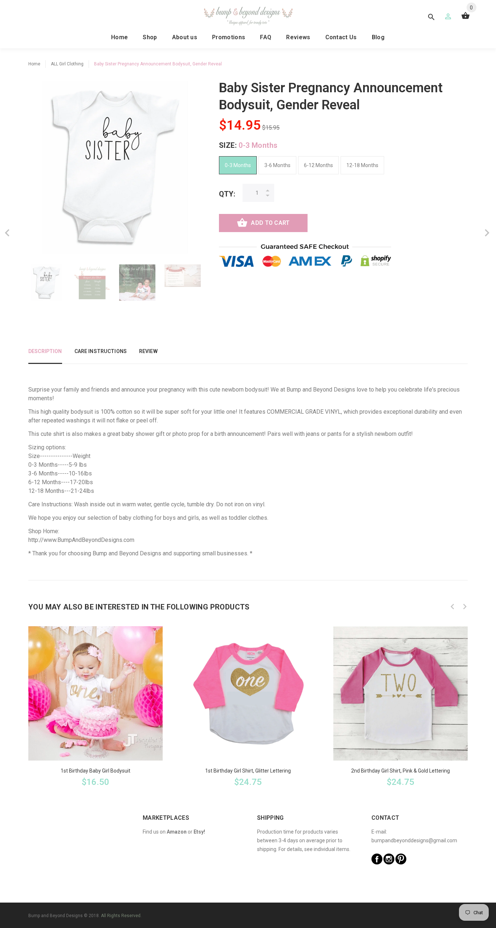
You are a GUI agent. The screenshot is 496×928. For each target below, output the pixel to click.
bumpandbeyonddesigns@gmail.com (414, 840)
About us (185, 37)
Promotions (228, 37)
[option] (46, 282)
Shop (150, 37)
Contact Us (341, 37)
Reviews (298, 37)
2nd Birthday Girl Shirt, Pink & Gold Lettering (400, 771)
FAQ (265, 37)
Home (119, 37)
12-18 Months (362, 165)
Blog (378, 37)
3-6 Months (277, 165)
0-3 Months (238, 165)
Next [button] (465, 606)
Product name (61, 899)
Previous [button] (452, 606)
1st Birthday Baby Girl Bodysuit (95, 771)
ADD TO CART (270, 222)
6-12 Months (318, 165)
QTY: (227, 194)
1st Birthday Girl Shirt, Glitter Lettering (248, 771)
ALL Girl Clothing (67, 63)
